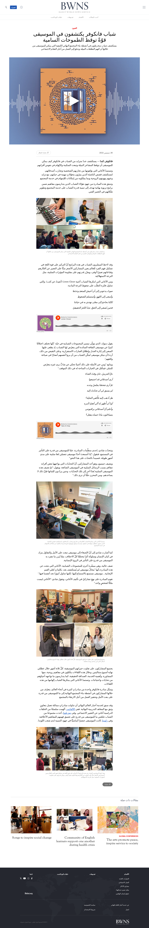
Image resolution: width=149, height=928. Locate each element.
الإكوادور (70, 709)
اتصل (127, 909)
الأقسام (81, 17)
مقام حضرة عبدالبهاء (122, 890)
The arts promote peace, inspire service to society (122, 841)
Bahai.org (29, 893)
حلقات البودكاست (56, 17)
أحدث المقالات (93, 17)
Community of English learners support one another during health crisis (75, 841)
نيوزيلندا (67, 713)
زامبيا (105, 720)
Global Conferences (128, 836)
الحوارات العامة (124, 879)
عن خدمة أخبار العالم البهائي (120, 905)
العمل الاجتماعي (124, 882)
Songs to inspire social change (31, 837)
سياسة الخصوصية (89, 905)
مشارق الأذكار (124, 886)
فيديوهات (70, 17)
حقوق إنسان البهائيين (122, 894)
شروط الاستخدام (89, 909)
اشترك (13, 7)
